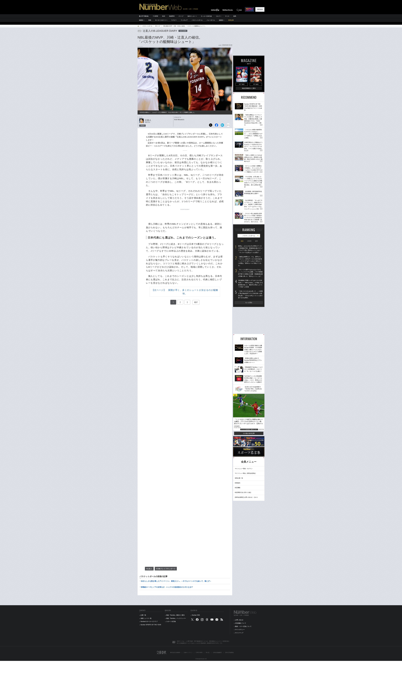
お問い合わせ (239, 620)
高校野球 (172, 16)
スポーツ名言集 (171, 621)
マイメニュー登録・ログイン (244, 468)
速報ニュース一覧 (146, 618)
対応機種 (237, 487)
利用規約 (237, 483)
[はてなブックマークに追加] (222, 126)
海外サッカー (191, 16)
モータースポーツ (160, 20)
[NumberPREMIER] (249, 9)
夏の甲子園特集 (144, 16)
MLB (163, 16)
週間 (256, 241)
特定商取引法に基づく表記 (243, 492)
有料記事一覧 (239, 478)
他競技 (221, 20)
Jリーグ (181, 16)
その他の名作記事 (249, 433)
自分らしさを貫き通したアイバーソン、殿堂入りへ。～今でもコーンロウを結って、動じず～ (176, 581)
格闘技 (141, 20)
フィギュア (184, 20)
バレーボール (211, 20)
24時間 (249, 241)
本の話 (207, 652)
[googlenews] (216, 620)
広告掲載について (240, 623)
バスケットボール (197, 20)
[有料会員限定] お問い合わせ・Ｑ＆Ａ (246, 497)
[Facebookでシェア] (216, 126)
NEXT (196, 302)
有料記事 (231, 20)
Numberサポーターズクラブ (149, 621)
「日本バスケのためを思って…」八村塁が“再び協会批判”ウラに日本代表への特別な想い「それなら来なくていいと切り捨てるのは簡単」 (250, 294)
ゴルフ (218, 16)
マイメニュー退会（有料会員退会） (246, 473)
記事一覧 (143, 615)
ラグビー (174, 20)
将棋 (149, 20)
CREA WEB (199, 652)
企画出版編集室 (217, 652)
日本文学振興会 (229, 652)
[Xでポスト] (210, 126)
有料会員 (260, 9)
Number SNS (196, 615)
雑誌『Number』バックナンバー (176, 618)
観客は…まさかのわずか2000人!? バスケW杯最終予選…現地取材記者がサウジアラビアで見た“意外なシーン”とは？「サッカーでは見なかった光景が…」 (250, 249)
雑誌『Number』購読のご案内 (175, 615)
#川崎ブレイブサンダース (165, 569)
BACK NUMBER (183, 31)
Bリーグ (157, 26)
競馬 (234, 16)
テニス (227, 16)
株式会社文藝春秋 (175, 652)
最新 (242, 241)
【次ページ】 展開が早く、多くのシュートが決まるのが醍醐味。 (185, 292)
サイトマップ (239, 633)
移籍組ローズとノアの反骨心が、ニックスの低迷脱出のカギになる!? (167, 587)
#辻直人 (149, 569)
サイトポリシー (240, 629)
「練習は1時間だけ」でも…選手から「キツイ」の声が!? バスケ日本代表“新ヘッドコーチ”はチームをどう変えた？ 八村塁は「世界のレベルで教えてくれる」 (250, 261)
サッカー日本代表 (206, 16)
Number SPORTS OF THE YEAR (151, 625)
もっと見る (248, 302)
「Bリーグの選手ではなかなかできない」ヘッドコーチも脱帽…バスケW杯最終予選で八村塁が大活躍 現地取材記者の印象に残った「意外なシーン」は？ (250, 273)
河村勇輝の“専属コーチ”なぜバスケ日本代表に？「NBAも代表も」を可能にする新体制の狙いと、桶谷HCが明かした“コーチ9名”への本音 (250, 284)
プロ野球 (155, 16)
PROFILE (143, 125)
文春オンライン (188, 652)
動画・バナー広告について (243, 626)
